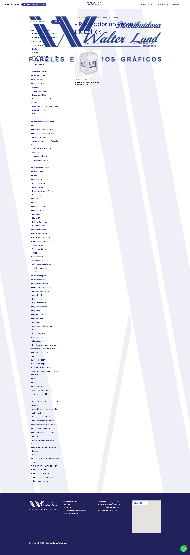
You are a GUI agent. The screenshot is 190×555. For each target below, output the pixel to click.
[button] (183, 548)
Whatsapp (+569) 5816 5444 (110, 504)
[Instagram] (11, 5)
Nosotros (162, 4)
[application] (151, 4)
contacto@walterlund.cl (108, 507)
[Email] (18, 5)
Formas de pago (70, 513)
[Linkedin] (5, 5)
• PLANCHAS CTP (86, 17)
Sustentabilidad (70, 502)
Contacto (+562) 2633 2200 (110, 502)
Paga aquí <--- (177, 4)
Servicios (67, 507)
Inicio (77, 17)
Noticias (66, 504)
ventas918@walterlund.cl (108, 510)
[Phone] (15, 5)
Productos (145, 4)
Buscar (31, 17)
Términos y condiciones (76, 510)
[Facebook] (8, 5)
